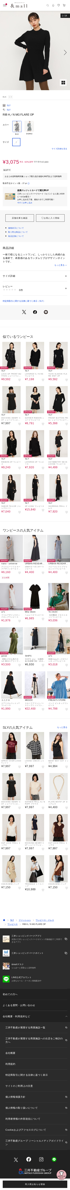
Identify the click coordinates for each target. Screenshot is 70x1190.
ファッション (25, 920)
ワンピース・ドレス (45, 920)
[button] (35, 52)
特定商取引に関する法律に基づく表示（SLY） (24, 301)
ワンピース (12, 924)
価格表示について (16, 228)
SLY (9, 105)
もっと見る (59, 265)
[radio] (17, 128)
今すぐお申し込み (24, 203)
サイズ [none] (6, 142)
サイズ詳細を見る (59, 149)
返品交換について (16, 236)
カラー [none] (6, 125)
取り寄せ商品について (18, 232)
